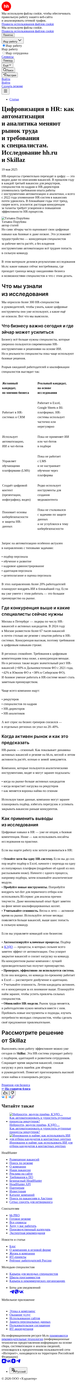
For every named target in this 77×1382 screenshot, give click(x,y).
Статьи (14, 99)
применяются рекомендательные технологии (35, 1337)
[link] (8, 70)
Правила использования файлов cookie (28, 31)
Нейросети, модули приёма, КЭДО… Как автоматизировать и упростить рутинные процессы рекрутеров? (40, 1128)
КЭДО (8, 947)
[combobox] (18, 1370)
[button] (6, 79)
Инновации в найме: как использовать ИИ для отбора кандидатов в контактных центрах (40, 1144)
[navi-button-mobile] (5, 91)
